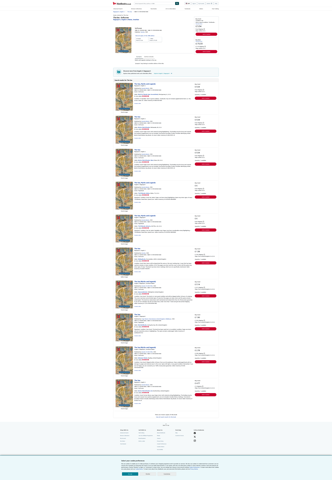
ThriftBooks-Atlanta (144, 226)
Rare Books (154, 8)
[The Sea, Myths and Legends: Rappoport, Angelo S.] (124, 110)
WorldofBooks (142, 325)
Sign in (194, 3)
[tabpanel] (164, 61)
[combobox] (154, 3)
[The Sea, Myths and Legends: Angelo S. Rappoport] (124, 209)
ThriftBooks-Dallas (144, 193)
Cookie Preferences (161, 444)
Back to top (166, 425)
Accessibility (160, 449)
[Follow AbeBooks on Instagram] (195, 441)
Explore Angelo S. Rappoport (162, 73)
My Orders (122, 441)
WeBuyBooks (142, 259)
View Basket (123, 444)
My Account (201, 3)
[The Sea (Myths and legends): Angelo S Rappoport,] (124, 308)
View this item (199, 23)
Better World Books (144, 127)
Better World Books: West (146, 160)
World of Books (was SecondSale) (148, 94)
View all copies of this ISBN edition (144, 35)
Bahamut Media (142, 358)
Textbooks (187, 8)
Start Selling (215, 8)
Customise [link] (167, 474)
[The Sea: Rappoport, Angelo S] (124, 275)
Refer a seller (142, 441)
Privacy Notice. (194, 469)
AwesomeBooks (142, 292)
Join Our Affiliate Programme (146, 435)
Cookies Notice (160, 446)
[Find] (177, 3)
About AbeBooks (161, 432)
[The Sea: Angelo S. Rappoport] (124, 341)
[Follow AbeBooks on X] (195, 437)
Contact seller (137, 103)
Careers (159, 438)
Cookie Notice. (139, 469)
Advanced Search (118, 8)
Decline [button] (148, 474)
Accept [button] (130, 474)
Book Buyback (142, 438)
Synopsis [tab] (139, 56)
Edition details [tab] (149, 56)
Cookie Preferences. (194, 467)
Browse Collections (136, 8)
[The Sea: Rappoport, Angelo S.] (124, 143)
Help (216, 3)
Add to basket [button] (206, 34)
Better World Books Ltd (145, 391)
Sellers (201, 8)
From (139, 39)
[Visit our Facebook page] (195, 433)
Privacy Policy (160, 441)
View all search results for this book (166, 417)
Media (158, 435)
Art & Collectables (171, 8)
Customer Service (179, 435)
